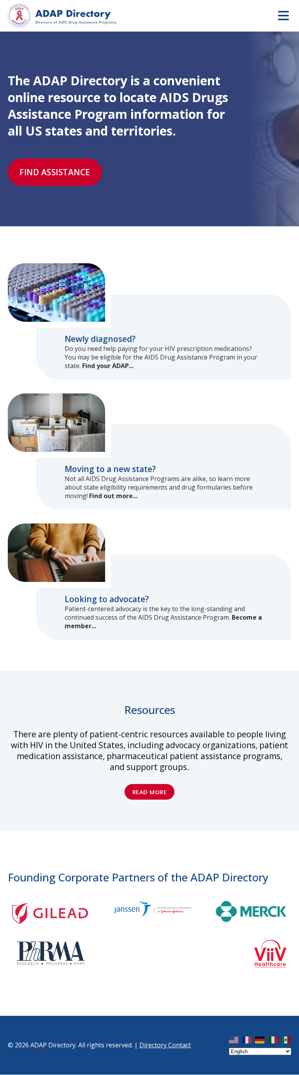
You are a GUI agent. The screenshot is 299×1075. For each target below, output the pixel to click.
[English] (234, 1039)
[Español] (286, 1039)
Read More (149, 792)
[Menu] (283, 15)
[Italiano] (273, 1039)
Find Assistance (54, 172)
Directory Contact (165, 1045)
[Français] (247, 1039)
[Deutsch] (260, 1039)
